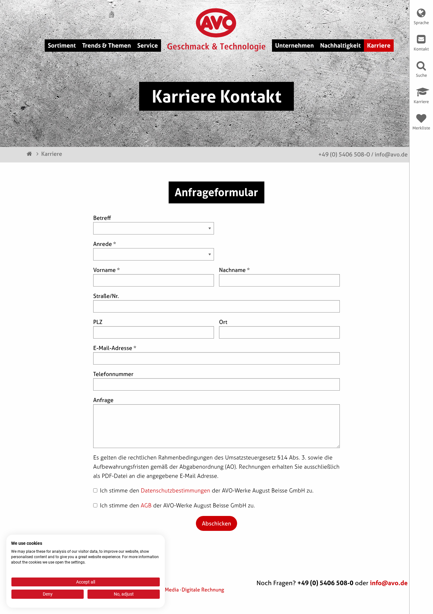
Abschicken (216, 523)
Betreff (102, 218)
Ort (223, 322)
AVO (216, 22)
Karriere (51, 154)
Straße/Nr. (106, 296)
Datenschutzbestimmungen (175, 490)
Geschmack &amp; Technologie (216, 47)
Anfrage (103, 400)
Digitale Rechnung (203, 589)
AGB (146, 505)
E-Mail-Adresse (114, 348)
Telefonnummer (113, 374)
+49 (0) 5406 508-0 (344, 154)
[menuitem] (62, 45)
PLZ (97, 322)
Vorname (106, 270)
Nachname (234, 270)
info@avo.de (391, 154)
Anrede (104, 244)
